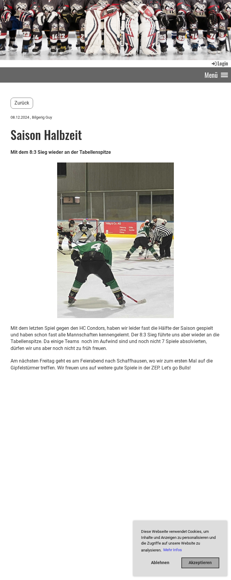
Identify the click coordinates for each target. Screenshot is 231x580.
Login (222, 63)
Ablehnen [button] (160, 562)
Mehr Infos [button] (172, 550)
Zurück (21, 103)
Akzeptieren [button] (200, 562)
